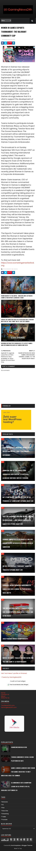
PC (3, 805)
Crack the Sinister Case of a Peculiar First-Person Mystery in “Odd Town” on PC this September (17, 321)
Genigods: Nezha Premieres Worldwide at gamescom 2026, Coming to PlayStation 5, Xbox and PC (17, 589)
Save (10, 42)
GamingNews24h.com (9, 707)
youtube (4, 819)
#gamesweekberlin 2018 (19, 747)
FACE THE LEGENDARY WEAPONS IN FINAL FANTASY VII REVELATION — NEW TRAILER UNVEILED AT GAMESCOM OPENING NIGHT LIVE (18, 520)
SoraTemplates (16, 845)
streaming (5, 814)
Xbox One (5, 811)
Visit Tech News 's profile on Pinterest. (14, 673)
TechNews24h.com (8, 705)
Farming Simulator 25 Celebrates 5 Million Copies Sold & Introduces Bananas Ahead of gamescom (18, 543)
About (3, 696)
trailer (4, 817)
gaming (15, 269)
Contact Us (5, 694)
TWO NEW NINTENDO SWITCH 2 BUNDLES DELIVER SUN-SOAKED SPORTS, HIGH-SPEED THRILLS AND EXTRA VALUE (18, 612)
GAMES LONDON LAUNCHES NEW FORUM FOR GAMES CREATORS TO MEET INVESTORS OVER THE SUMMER (18, 772)
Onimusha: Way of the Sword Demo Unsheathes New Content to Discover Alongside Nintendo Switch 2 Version (15, 474)
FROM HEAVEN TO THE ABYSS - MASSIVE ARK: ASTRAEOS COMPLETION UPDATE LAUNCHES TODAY (16, 297)
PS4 (3, 808)
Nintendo (5, 802)
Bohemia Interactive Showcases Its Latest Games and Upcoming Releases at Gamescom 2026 (16, 344)
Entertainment (7, 269)
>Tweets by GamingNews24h (11, 677)
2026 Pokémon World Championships (15, 639)
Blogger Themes (27, 845)
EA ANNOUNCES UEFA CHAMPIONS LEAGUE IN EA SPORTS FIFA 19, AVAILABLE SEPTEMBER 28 (16, 786)
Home (3, 693)
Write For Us (5, 698)
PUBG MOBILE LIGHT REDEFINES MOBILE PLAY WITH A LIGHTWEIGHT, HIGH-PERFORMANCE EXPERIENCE (17, 451)
